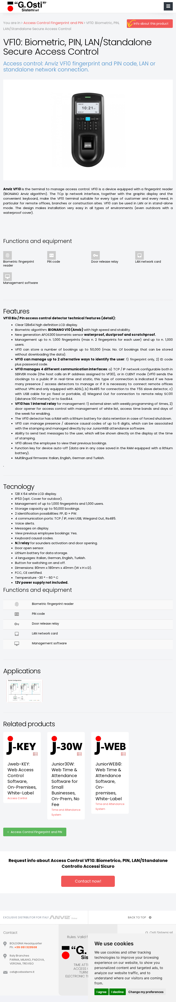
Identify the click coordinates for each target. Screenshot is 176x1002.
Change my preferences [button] (146, 992)
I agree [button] (101, 992)
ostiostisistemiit (22, 972)
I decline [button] (117, 992)
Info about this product (151, 23)
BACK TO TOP (137, 917)
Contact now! (88, 881)
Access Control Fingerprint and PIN (36, 832)
